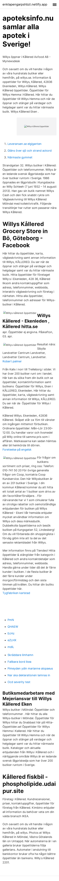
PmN (11, 620)
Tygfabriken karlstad (16, 593)
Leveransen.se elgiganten (25, 143)
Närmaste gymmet (20, 157)
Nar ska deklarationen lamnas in (29, 675)
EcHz (11, 633)
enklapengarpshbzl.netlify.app (25, 4)
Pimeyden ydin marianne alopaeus (30, 668)
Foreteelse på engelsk (17, 449)
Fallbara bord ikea (19, 661)
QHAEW (13, 626)
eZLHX (12, 640)
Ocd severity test (19, 682)
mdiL (11, 647)
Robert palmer (12, 361)
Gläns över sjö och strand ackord (30, 150)
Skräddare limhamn (20, 655)
